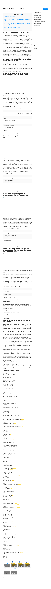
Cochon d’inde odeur (37, 19)
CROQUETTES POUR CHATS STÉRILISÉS (14, 30)
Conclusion (5, 26)
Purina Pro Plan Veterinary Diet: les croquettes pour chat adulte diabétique (16, 22)
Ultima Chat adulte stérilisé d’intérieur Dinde (11, 28)
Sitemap (35, 48)
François (6, 2)
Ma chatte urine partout (37, 17)
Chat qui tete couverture (37, 23)
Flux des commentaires (37, 40)
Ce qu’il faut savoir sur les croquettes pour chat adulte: (12, 27)
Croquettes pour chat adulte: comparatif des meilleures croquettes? (14, 17)
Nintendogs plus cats (37, 25)
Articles (5, 577)
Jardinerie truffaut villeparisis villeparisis (40, 21)
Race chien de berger (37, 15)
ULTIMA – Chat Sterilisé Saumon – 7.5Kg (10, 16)
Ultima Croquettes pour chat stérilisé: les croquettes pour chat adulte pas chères (17, 19)
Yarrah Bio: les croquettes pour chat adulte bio (11, 20)
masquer (21, 14)
